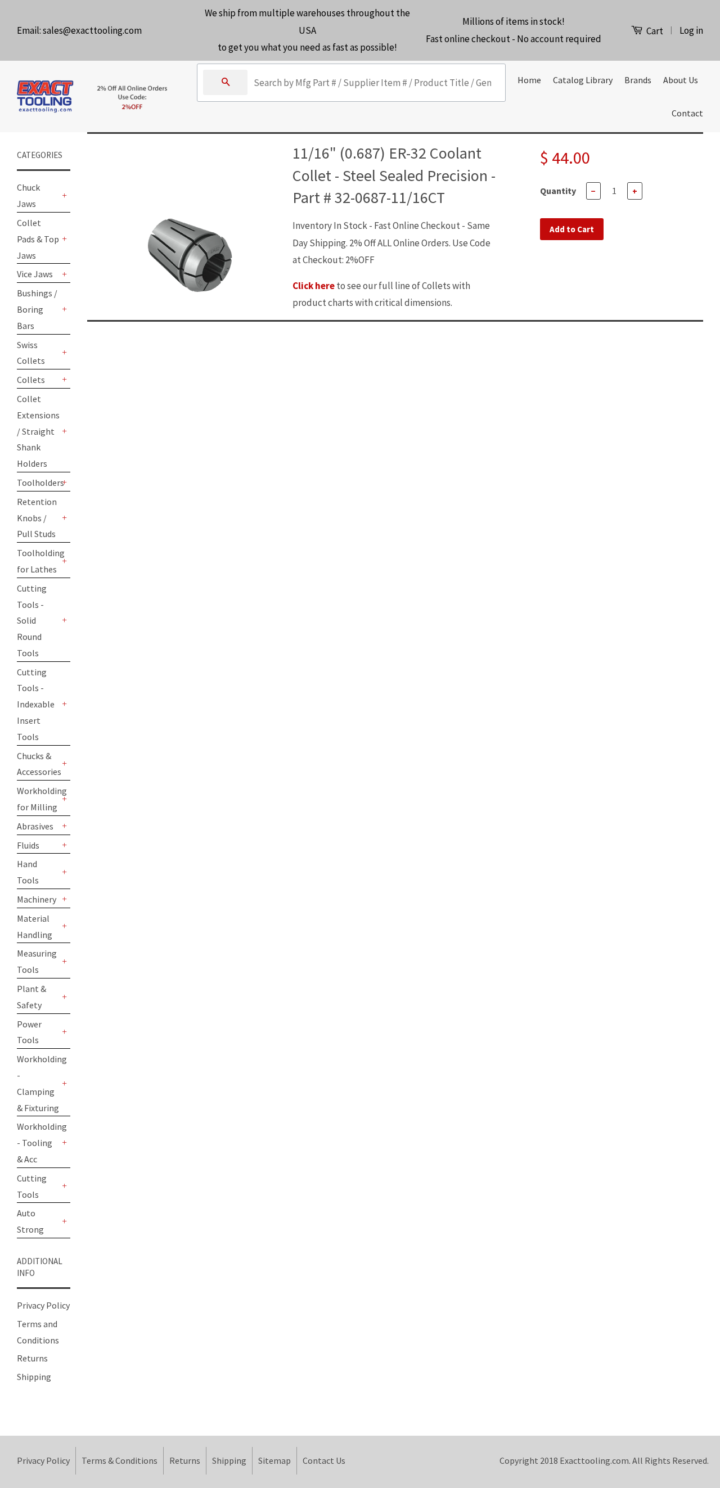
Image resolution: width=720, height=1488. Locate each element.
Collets (31, 379)
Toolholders (38, 482)
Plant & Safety (31, 997)
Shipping (34, 1376)
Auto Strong (30, 1221)
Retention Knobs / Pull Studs (37, 518)
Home (529, 79)
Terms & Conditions (120, 1460)
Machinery (36, 899)
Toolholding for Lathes (38, 561)
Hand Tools (28, 872)
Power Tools (29, 1032)
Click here (313, 285)
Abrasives (35, 826)
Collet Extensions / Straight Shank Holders (38, 431)
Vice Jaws (35, 273)
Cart (654, 31)
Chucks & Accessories (38, 764)
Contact (687, 113)
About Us (680, 79)
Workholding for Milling (38, 799)
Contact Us (324, 1460)
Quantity (558, 190)
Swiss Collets (31, 353)
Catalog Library (583, 79)
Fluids (28, 845)
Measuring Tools (37, 961)
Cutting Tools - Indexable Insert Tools (36, 704)
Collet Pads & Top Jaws (38, 239)
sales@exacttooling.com (92, 30)
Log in (691, 30)
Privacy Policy (43, 1305)
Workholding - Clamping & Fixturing (38, 1083)
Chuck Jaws (28, 195)
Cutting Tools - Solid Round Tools (32, 621)
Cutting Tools (32, 1186)
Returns (32, 1358)
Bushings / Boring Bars (37, 309)
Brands (637, 79)
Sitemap (274, 1460)
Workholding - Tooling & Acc (38, 1143)
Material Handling (34, 926)
